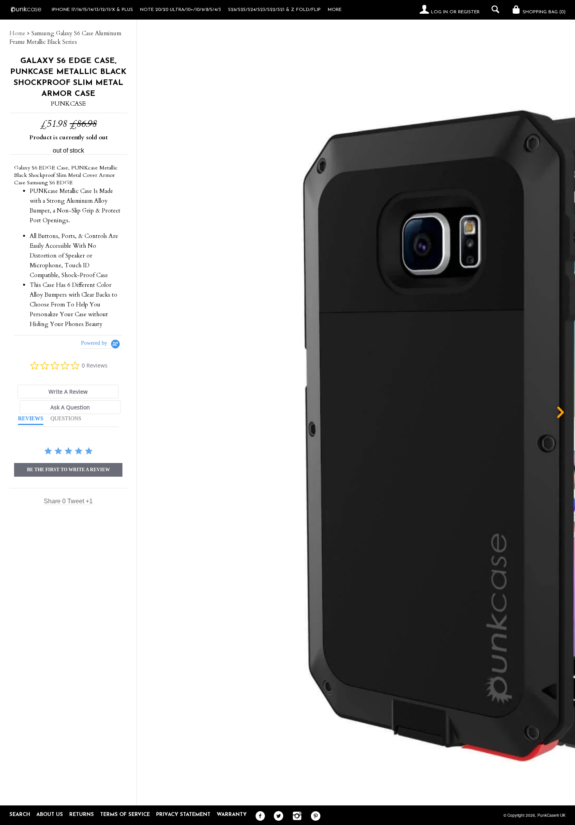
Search (19, 814)
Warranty (232, 814)
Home (17, 33)
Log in (439, 12)
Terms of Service (125, 814)
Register (469, 12)
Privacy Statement (183, 814)
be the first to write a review (68, 469)
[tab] (68, 391)
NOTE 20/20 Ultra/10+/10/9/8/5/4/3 (180, 9)
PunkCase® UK (551, 815)
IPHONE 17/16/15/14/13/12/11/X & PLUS (92, 9)
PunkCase (68, 103)
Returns (81, 814)
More (334, 9)
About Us (49, 814)
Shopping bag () (543, 12)
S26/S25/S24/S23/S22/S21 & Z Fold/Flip (274, 9)
